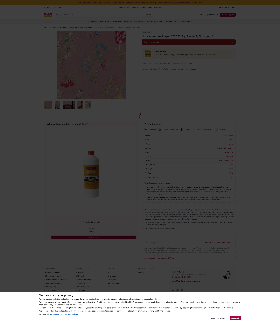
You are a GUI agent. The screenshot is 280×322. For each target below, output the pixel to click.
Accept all (235, 318)
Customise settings (218, 318)
